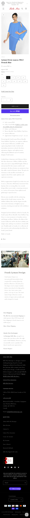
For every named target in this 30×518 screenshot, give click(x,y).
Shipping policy (15, 514)
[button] (3, 9)
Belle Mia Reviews (8, 383)
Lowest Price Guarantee (9, 380)
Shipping (3, 71)
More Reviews (6, 425)
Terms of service (6, 514)
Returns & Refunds (8, 448)
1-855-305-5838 (7, 398)
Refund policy (18, 512)
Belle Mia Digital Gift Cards (10, 452)
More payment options (15, 115)
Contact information (24, 514)
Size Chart (7, 91)
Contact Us (6, 429)
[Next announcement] (27, 3)
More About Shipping (10, 326)
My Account (6, 440)
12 (3, 81)
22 (3, 85)
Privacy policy (25, 512)
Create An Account (8, 436)
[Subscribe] (25, 483)
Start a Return (6, 444)
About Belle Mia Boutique (9, 421)
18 (19, 81)
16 (14, 81)
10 (23, 77)
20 (25, 81)
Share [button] (4, 239)
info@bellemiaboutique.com (14, 411)
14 (8, 81)
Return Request (8, 348)
